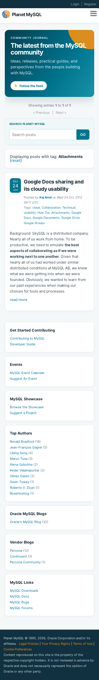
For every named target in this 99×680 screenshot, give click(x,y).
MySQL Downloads (24, 590)
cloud (36, 207)
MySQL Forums (21, 608)
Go (83, 134)
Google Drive (70, 217)
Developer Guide (22, 344)
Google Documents (46, 217)
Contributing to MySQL (27, 338)
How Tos (43, 212)
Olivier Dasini (22, 476)
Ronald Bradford (25, 441)
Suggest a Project (23, 413)
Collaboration (51, 207)
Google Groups (34, 223)
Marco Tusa (21, 459)
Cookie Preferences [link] (18, 649)
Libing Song (21, 453)
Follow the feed (31, 86)
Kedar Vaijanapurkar (27, 470)
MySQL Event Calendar (27, 373)
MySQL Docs (19, 596)
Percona (19, 550)
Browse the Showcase (27, 407)
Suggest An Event (23, 379)
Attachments (60, 212)
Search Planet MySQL (27, 124)
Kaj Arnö (45, 197)
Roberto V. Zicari (24, 488)
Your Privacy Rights (56, 644)
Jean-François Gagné (28, 447)
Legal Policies (29, 644)
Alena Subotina (24, 464)
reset (15, 160)
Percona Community (27, 562)
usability (30, 212)
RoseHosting (22, 493)
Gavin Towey (22, 482)
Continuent (21, 556)
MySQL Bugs (19, 602)
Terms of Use (83, 644)
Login (75, 4)
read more (18, 299)
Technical (68, 207)
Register (90, 4)
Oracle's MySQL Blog (29, 522)
